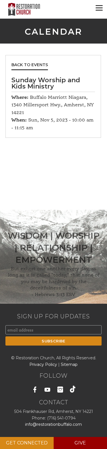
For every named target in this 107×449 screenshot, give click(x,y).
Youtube (48, 390)
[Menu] (99, 8)
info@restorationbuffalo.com (53, 424)
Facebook (35, 390)
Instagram (60, 390)
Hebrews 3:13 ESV (55, 295)
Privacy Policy (43, 364)
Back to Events (29, 64)
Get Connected (27, 443)
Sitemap (69, 364)
